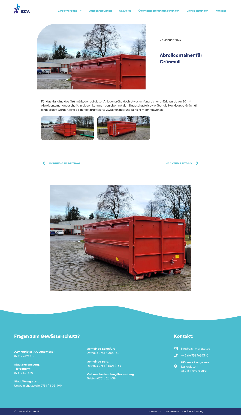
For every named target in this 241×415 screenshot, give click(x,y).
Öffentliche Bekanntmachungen (158, 10)
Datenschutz (155, 411)
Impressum (172, 411)
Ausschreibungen (100, 10)
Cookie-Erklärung (192, 411)
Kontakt (220, 10)
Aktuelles (125, 10)
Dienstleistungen (197, 10)
